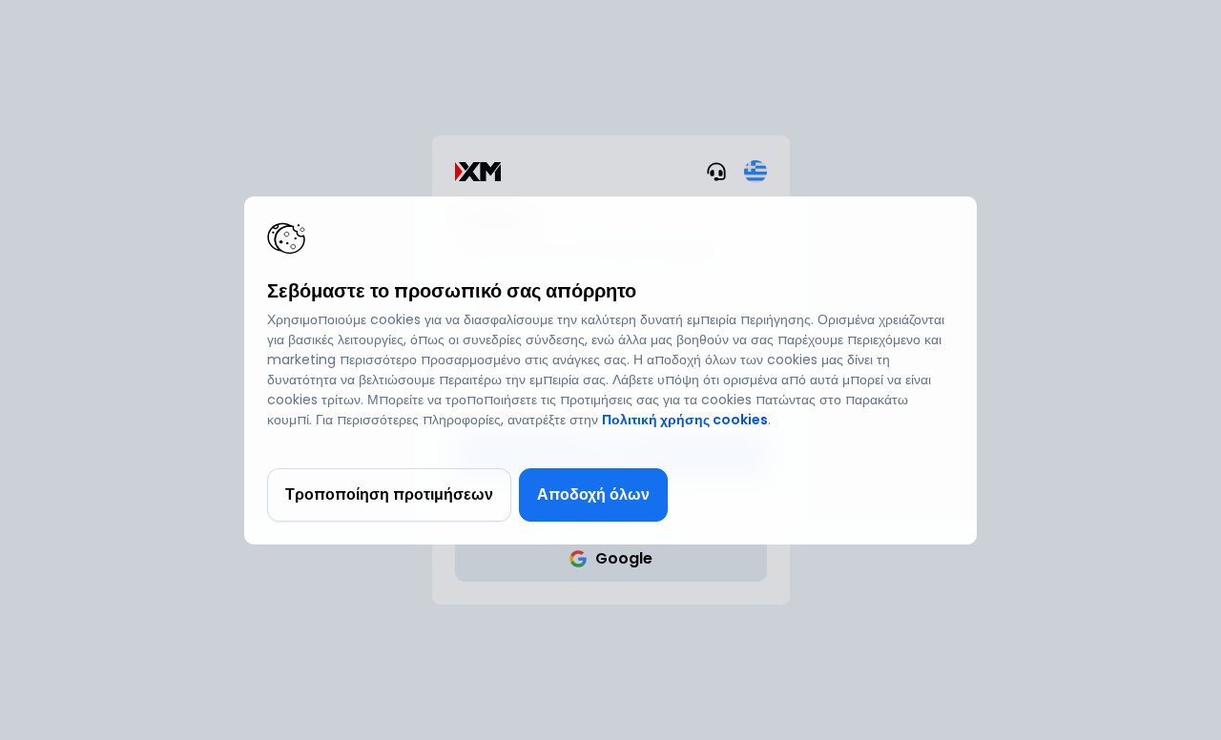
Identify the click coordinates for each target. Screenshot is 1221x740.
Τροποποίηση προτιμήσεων (389, 494)
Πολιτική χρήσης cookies (685, 419)
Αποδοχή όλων (593, 494)
